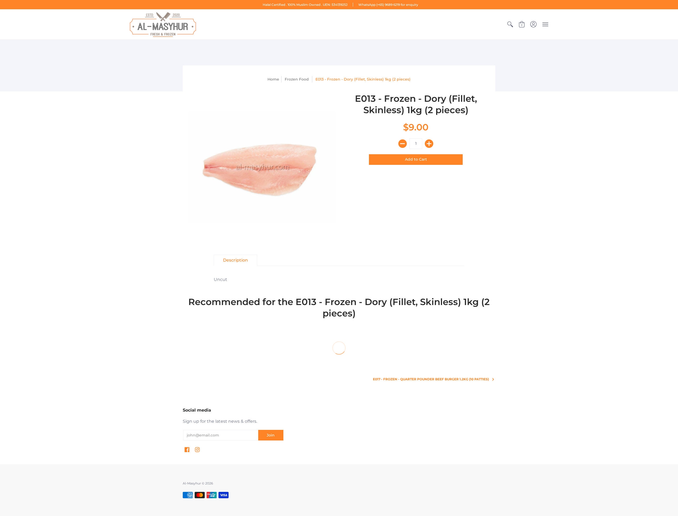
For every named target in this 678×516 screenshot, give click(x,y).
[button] (510, 24)
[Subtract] (402, 143)
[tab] (235, 260)
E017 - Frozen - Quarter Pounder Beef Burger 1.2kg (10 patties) (431, 379)
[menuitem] (510, 24)
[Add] (429, 143)
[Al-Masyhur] (163, 24)
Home (273, 79)
